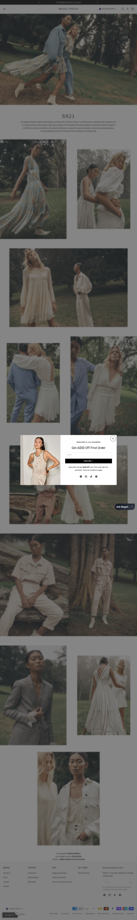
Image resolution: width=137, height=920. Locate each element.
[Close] (113, 438)
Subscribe (87, 461)
